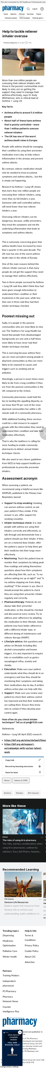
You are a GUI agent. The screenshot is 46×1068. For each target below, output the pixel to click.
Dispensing (8, 935)
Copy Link (9, 760)
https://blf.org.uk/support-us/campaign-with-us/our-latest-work (23, 748)
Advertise (30, 962)
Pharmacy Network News (10, 999)
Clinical (6, 780)
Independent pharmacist (9, 983)
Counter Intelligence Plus (11, 1009)
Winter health (10, 956)
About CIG (30, 956)
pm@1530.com (34, 722)
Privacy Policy (32, 945)
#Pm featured (33, 793)
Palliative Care (10, 951)
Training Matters (11, 975)
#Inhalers (19, 793)
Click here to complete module (13, 1037)
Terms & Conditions (30, 937)
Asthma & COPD (21, 780)
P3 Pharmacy (9, 991)
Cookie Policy (31, 951)
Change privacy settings (9, 1067)
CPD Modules (9, 899)
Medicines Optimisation (9, 943)
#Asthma (7, 793)
